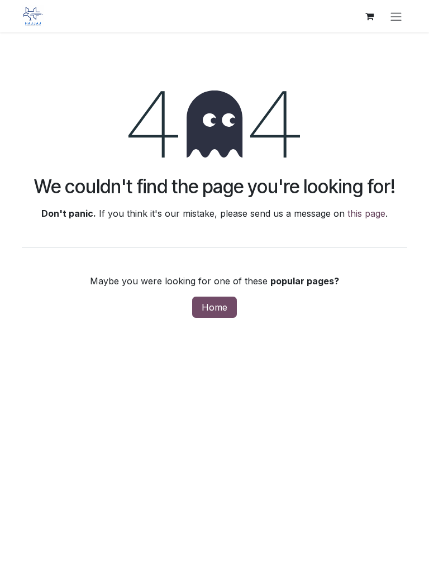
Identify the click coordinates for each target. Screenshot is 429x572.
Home (214, 307)
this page (366, 213)
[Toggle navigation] (396, 16)
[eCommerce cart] (369, 16)
